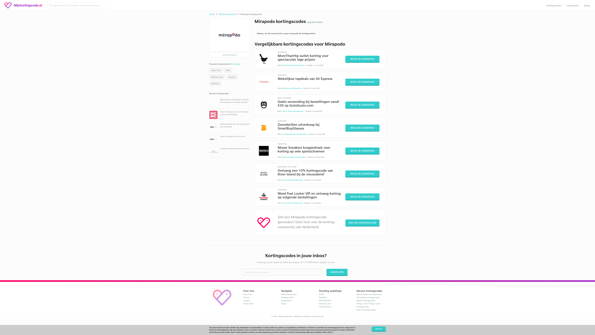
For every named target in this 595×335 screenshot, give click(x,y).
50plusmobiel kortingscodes (369, 294)
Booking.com (217, 77)
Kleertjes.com (325, 303)
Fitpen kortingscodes (366, 300)
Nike (228, 70)
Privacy (246, 297)
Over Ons (247, 294)
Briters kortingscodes (366, 309)
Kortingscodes (554, 5)
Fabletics (323, 297)
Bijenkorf (215, 83)
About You (215, 70)
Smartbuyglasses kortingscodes (294, 134)
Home (212, 14)
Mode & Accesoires (228, 14)
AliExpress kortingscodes (291, 88)
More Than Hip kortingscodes (293, 65)
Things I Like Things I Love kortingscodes (368, 305)
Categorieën (572, 5)
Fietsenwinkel (325, 300)
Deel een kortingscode (362, 222)
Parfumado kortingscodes (368, 297)
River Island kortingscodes (292, 180)
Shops (587, 5)
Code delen (248, 303)
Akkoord (378, 329)
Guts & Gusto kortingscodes (293, 111)
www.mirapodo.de (230, 55)
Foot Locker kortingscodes (292, 203)
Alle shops (234, 64)
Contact (246, 300)
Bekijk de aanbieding (362, 58)
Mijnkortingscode (289, 294)
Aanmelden (337, 271)
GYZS (321, 294)
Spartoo (232, 77)
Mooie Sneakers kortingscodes (294, 157)
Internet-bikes (325, 306)
